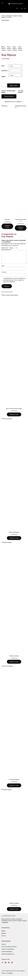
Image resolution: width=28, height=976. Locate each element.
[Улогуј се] (22, 8)
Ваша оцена (5, 247)
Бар (22, 90)
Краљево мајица (14, 532)
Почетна (3, 15)
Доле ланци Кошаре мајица (14, 408)
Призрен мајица (14, 903)
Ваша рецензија (6, 249)
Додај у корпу (13, 85)
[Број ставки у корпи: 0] (25, 8)
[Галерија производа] (14, 32)
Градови (20, 92)
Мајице (15, 15)
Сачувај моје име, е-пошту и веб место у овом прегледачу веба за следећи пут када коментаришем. (14, 280)
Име (3, 265)
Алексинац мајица (14, 779)
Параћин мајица (14, 656)
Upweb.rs (10, 973)
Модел (3, 76)
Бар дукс (7, 219)
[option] (9, 48)
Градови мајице (11, 90)
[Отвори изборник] (2, 3)
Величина (4, 70)
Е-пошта (4, 272)
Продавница (9, 15)
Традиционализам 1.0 (20, 220)
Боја (3, 66)
